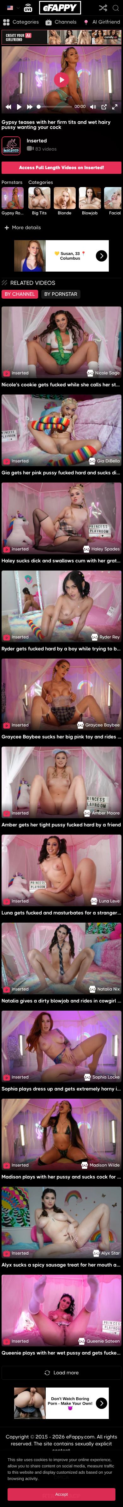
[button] (61, 228)
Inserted (37, 141)
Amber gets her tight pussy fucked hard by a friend (61, 825)
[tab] (20, 294)
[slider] (54, 107)
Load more (66, 1373)
